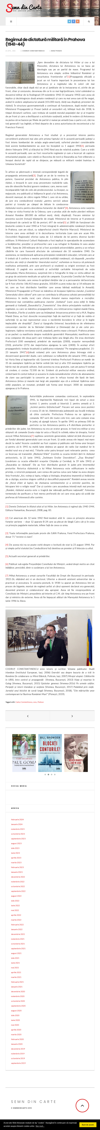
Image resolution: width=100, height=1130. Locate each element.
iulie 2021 (15, 958)
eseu (35, 702)
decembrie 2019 (18, 1049)
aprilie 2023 (16, 857)
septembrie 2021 (18, 948)
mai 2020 (15, 1025)
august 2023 (16, 843)
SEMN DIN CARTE (34, 1101)
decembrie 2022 (18, 877)
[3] (34, 175)
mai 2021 (15, 967)
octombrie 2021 (18, 943)
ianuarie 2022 (16, 929)
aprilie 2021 (16, 972)
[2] (82, 145)
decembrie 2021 (18, 934)
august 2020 (16, 1010)
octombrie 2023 (18, 834)
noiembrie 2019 (17, 1053)
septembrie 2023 (18, 838)
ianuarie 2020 (16, 1044)
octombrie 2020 (18, 1001)
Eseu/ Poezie (56, 51)
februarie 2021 (17, 982)
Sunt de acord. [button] (88, 1125)
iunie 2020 (15, 1020)
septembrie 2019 (18, 1063)
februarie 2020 (17, 1039)
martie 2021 (16, 977)
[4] (66, 208)
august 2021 (16, 953)
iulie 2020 (15, 1015)
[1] (68, 76)
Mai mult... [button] (40, 1126)
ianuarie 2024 (16, 824)
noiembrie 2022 (17, 881)
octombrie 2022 (18, 886)
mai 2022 (15, 910)
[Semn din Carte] (23, 8)
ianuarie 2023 (16, 872)
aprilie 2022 (16, 915)
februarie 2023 (17, 867)
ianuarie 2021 (16, 986)
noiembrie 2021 (17, 939)
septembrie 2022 (18, 891)
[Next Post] (72, 716)
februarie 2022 (17, 924)
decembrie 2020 (18, 991)
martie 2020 (16, 1034)
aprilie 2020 (16, 1029)
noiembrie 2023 (17, 829)
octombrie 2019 (18, 1058)
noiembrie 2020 (17, 996)
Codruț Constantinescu (33, 51)
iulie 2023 (15, 848)
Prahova (41, 702)
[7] (32, 435)
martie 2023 (16, 862)
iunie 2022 (15, 905)
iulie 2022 (15, 900)
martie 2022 (16, 920)
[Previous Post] (28, 716)
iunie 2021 (15, 963)
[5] (64, 222)
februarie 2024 (17, 819)
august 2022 (16, 896)
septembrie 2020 (18, 1006)
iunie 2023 (15, 853)
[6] (27, 352)
